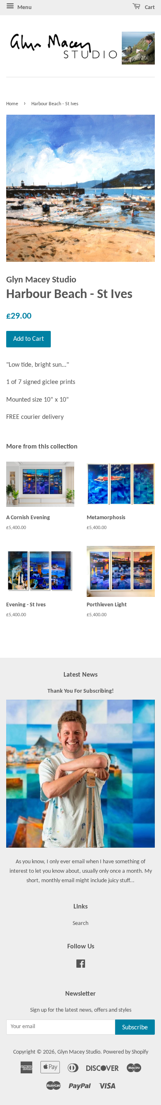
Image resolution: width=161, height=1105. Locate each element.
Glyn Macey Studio (78, 1052)
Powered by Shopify (125, 1052)
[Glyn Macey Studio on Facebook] (80, 966)
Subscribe (135, 1027)
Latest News (80, 675)
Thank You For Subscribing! (80, 691)
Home (12, 104)
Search (80, 923)
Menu (24, 8)
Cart (149, 8)
